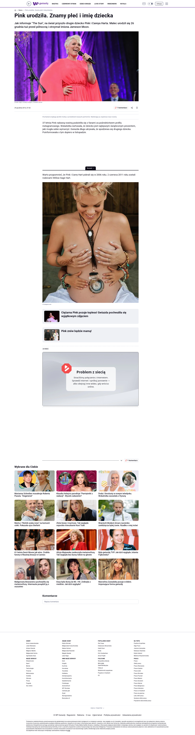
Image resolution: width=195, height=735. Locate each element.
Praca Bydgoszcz (139, 686)
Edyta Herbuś (138, 653)
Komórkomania (67, 678)
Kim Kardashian (103, 653)
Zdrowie (28, 678)
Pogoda (28, 683)
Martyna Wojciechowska (141, 656)
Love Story (99, 4)
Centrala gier (66, 691)
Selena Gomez (66, 648)
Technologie (30, 668)
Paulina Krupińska (139, 643)
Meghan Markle (31, 651)
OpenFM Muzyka (103, 665)
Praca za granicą (139, 693)
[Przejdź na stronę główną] (29, 5)
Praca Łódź (137, 671)
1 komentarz (122, 108)
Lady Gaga (65, 656)
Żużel (63, 693)
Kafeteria (65, 673)
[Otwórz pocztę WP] (144, 4)
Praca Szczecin (138, 681)
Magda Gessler (66, 653)
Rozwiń (89, 168)
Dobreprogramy (67, 676)
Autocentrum (66, 686)
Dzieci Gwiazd (85, 4)
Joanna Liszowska (139, 648)
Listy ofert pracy (139, 696)
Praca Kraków (138, 668)
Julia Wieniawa (31, 646)
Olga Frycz (137, 646)
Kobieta (28, 676)
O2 (99, 675)
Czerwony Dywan (69, 4)
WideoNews (112, 4)
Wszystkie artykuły (103, 661)
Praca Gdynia (138, 683)
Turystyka (65, 671)
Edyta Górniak (66, 643)
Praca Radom (138, 678)
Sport (27, 663)
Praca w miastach (139, 691)
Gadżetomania (66, 681)
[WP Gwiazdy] (42, 4)
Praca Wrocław (138, 673)
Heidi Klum (101, 648)
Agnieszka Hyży (31, 656)
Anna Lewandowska (32, 643)
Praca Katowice (138, 688)
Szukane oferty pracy (140, 698)
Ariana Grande (30, 648)
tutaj (68, 730)
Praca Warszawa (139, 666)
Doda (99, 651)
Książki (64, 663)
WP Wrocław (66, 688)
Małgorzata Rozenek (68, 651)
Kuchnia (64, 666)
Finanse (28, 671)
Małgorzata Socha (31, 653)
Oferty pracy (137, 663)
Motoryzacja (30, 673)
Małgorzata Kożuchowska (70, 646)
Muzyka (55, 4)
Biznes (28, 666)
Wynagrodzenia (67, 696)
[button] (150, 3)
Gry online (29, 686)
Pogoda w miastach (104, 673)
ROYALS (123, 4)
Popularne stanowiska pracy (142, 700)
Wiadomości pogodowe (105, 670)
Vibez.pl (100, 668)
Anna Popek (101, 656)
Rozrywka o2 (66, 698)
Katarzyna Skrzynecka (104, 646)
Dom (63, 661)
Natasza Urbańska (139, 651)
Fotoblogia (65, 683)
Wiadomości (30, 661)
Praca (28, 681)
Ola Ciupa (101, 643)
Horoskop (65, 668)
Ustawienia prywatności (131, 715)
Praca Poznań (138, 676)
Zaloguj (159, 4)
